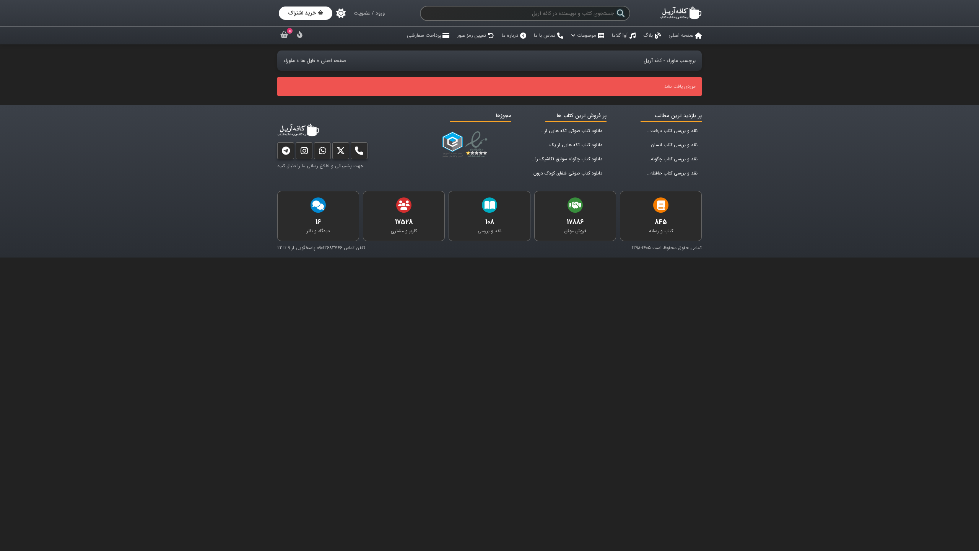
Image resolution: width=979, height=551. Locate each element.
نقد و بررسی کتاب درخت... (672, 130)
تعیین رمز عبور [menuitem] (471, 35)
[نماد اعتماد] (478, 144)
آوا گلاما (620, 35)
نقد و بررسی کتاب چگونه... (672, 159)
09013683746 (329, 247)
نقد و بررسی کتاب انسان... (672, 144)
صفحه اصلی (681, 35)
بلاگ (648, 35)
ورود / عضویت (369, 13)
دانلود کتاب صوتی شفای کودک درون (567, 173)
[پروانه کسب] (452, 144)
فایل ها (308, 61)
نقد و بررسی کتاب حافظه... (672, 173)
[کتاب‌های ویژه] (299, 36)
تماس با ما (544, 35)
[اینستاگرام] (304, 152)
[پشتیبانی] (322, 152)
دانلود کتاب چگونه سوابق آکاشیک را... (567, 159)
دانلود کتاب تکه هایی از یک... (574, 144)
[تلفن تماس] (359, 152)
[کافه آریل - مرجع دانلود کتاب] (681, 18)
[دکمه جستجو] (620, 13)
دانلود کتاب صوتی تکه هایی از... (571, 130)
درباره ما (510, 35)
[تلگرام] (285, 152)
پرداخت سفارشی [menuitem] (424, 35)
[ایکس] (340, 152)
